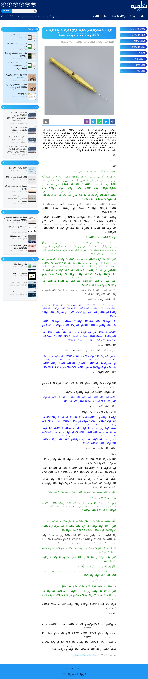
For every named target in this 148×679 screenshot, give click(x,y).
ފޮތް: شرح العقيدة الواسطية (19, 35)
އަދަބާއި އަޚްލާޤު (140, 65)
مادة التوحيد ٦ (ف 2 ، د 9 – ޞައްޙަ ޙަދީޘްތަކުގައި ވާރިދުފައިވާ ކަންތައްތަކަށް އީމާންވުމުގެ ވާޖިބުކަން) (17, 149)
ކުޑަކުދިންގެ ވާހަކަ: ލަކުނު (20, 273)
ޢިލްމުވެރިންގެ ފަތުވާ (119, 16)
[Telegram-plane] (21, 4)
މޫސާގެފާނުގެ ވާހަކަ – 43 (19, 292)
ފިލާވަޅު (132, 16)
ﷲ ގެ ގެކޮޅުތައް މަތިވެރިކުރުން (18, 236)
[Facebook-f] (9, 4)
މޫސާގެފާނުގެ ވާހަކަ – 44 (19, 282)
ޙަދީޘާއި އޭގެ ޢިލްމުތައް (138, 35)
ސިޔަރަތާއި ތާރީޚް (140, 59)
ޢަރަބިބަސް (142, 53)
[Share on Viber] (86, 121)
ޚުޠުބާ (106, 16)
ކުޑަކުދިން (96, 16)
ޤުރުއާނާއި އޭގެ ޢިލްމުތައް (137, 29)
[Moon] (3, 4)
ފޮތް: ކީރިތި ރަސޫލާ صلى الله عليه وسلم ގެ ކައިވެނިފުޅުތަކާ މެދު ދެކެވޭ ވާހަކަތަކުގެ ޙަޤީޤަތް (17, 66)
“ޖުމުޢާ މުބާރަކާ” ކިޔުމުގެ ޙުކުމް (18, 168)
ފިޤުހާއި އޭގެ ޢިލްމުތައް (138, 47)
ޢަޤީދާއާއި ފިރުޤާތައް (139, 41)
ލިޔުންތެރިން (69, 668)
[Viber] (27, 4)
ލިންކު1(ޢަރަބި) (92, 655)
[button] (112, 121)
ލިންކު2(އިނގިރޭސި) (79, 655)
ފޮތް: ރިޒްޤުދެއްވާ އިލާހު (20, 264)
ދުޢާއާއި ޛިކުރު (141, 71)
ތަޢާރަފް (80, 668)
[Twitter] (15, 4)
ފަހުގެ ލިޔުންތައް (33, 29)
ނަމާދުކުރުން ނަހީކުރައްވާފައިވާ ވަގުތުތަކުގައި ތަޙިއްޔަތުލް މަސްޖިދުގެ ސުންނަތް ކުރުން (17, 199)
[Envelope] (33, 4)
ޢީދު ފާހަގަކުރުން (22, 94)
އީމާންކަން (99, 42)
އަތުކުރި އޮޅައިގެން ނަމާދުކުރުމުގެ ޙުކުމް (16, 177)
